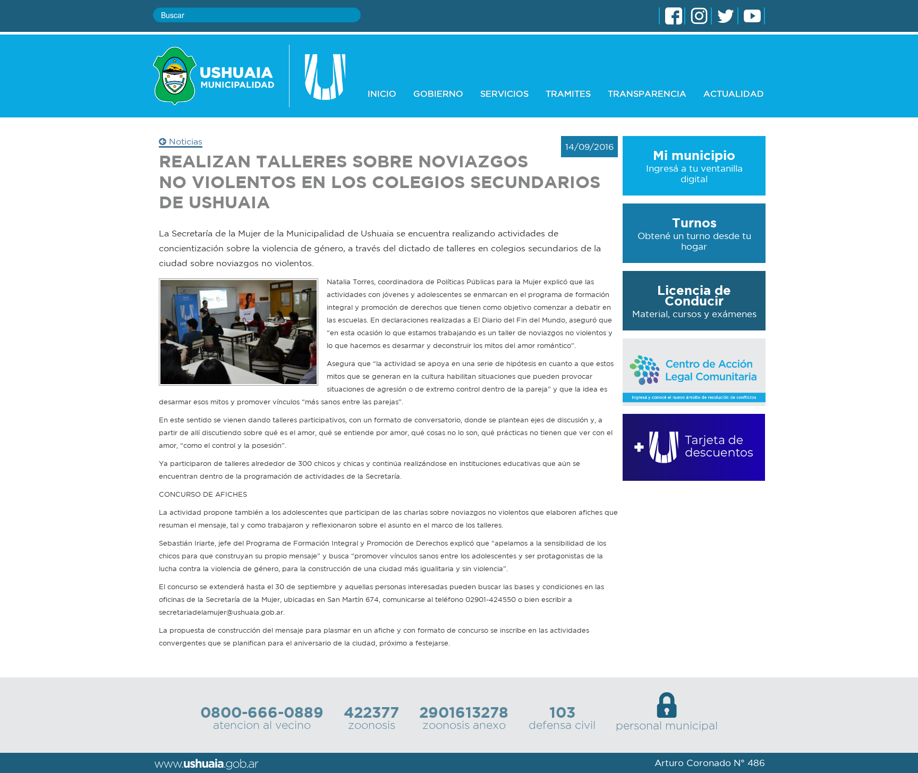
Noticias (184, 141)
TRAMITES (568, 93)
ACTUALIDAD (733, 93)
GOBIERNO (438, 93)
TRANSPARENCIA (647, 93)
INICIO (382, 93)
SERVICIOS (504, 93)
